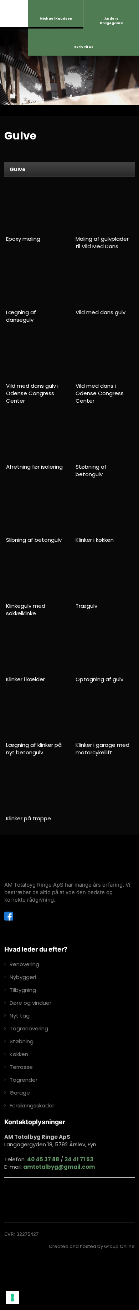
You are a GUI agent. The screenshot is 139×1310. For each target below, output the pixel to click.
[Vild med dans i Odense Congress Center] (104, 357)
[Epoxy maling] (35, 210)
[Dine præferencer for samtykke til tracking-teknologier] (12, 1297)
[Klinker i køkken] (104, 511)
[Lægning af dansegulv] (35, 283)
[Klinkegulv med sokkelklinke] (35, 577)
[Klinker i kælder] (35, 650)
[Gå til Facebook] (8, 916)
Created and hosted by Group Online (92, 1246)
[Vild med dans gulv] (104, 283)
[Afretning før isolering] (35, 438)
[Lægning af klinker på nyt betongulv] (35, 716)
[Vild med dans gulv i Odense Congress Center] (35, 357)
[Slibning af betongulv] (35, 511)
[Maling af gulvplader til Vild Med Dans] (104, 210)
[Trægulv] (104, 577)
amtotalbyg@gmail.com (59, 1167)
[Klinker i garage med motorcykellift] (104, 716)
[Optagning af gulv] (104, 650)
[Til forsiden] (48, 862)
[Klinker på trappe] (35, 790)
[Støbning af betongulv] (104, 438)
